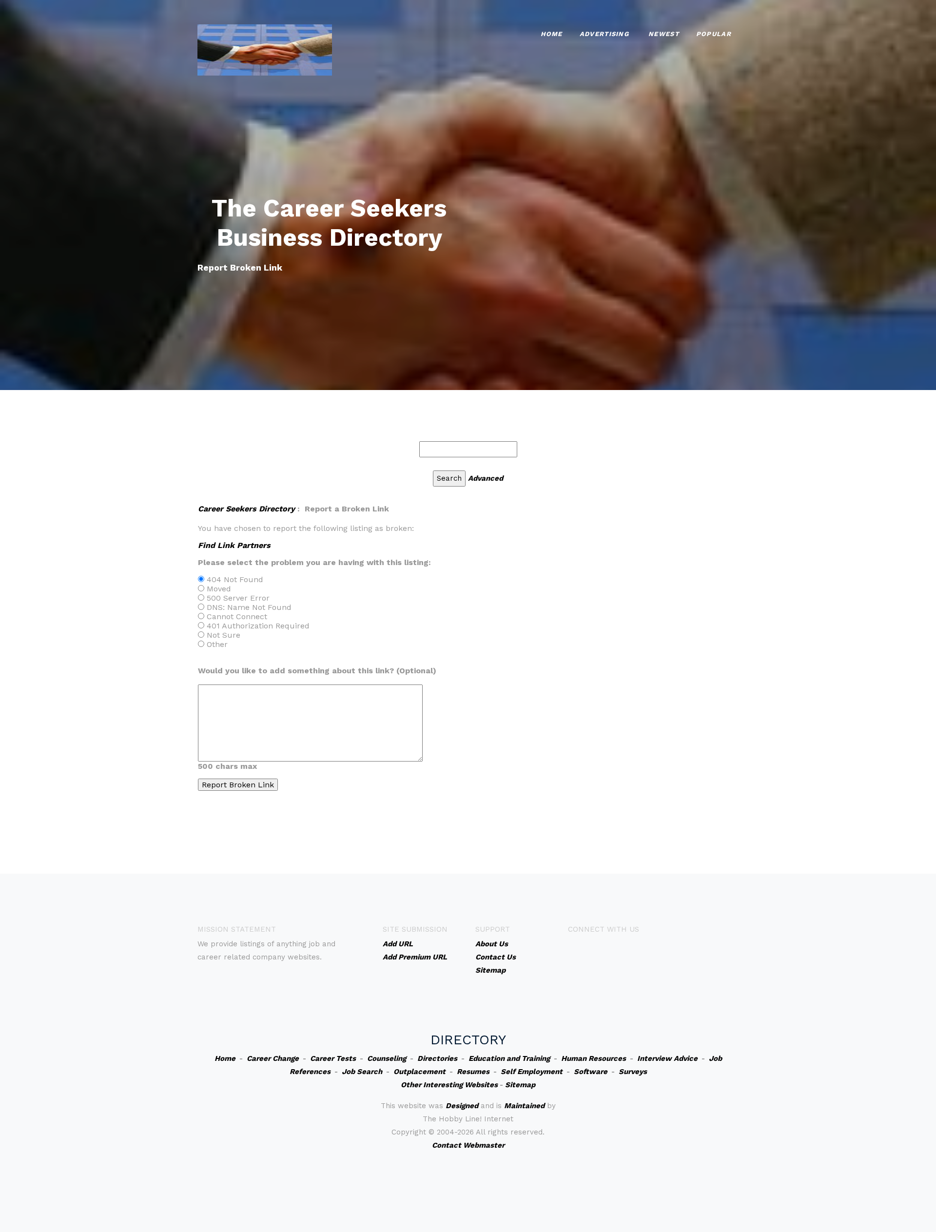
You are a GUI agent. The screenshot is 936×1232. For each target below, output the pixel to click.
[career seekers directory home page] (264, 49)
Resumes (473, 1071)
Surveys (633, 1071)
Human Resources (593, 1058)
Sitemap (520, 1084)
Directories (437, 1058)
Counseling (386, 1058)
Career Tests (333, 1058)
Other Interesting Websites (449, 1084)
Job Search (362, 1071)
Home (552, 34)
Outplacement (419, 1071)
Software (590, 1071)
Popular (713, 34)
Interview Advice (667, 1058)
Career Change (273, 1058)
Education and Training (509, 1058)
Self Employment (532, 1071)
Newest (663, 34)
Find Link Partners (234, 545)
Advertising (604, 34)
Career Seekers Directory (246, 508)
